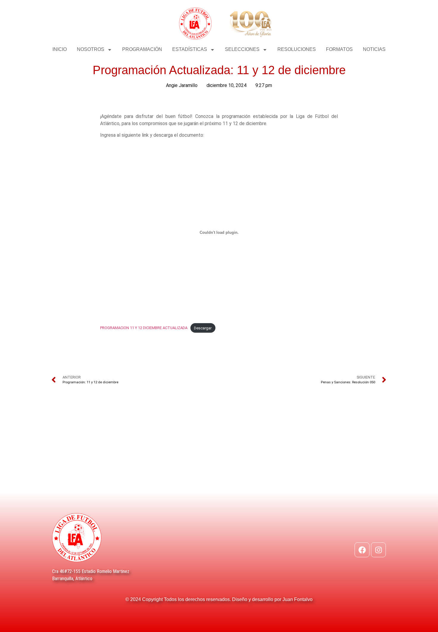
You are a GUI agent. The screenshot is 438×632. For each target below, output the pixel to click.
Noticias (374, 49)
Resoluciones (296, 49)
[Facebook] (362, 549)
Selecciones (242, 49)
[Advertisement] (219, 447)
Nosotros (90, 49)
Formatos (339, 49)
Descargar (203, 328)
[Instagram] (378, 549)
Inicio (59, 49)
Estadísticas (189, 49)
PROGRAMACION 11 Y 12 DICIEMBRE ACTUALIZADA (143, 328)
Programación (142, 49)
